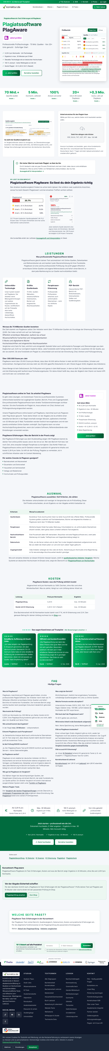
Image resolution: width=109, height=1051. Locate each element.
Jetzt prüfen (12, 73)
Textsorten (69, 1005)
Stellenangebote (92, 1015)
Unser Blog (91, 989)
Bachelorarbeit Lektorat (53, 989)
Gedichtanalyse (71, 1009)
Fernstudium (28, 1001)
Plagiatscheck (71, 858)
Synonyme (69, 998)
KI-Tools (75, 7)
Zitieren (49, 7)
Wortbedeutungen (72, 994)
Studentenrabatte (30, 994)
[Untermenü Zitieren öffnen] (54, 7)
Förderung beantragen (95, 993)
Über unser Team (93, 1004)
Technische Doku (51, 1019)
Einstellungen (19, 1047)
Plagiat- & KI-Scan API (95, 1023)
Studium (6, 986)
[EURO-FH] (65, 962)
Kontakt (85, 2)
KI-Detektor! (67, 753)
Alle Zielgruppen (50, 979)
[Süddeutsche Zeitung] (101, 962)
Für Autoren (65, 2)
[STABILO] (77, 962)
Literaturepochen (72, 1016)
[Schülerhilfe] (20, 962)
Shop (56, 615)
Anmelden (87, 946)
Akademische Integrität (95, 1008)
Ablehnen (7, 1047)
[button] (83, 54)
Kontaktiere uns (92, 985)
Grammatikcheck (72, 986)
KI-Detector (30, 858)
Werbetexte (49, 1012)
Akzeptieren (33, 1047)
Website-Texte (50, 1008)
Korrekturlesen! (61, 763)
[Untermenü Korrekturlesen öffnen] (44, 7)
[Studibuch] (52, 962)
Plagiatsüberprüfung (16, 858)
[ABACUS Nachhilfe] (31, 962)
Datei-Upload (100, 7)
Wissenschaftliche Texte (11, 991)
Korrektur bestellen (31, 73)
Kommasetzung (71, 983)
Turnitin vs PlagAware (37, 783)
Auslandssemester (30, 1005)
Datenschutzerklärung (85, 949)
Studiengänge (28, 1013)
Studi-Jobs (27, 983)
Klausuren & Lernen (30, 1009)
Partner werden (92, 1012)
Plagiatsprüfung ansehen (15, 895)
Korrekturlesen (38, 7)
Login (104, 2)
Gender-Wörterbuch (73, 990)
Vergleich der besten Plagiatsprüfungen (21, 791)
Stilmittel (69, 1001)
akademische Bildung (10, 983)
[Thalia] (8, 962)
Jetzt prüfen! (90, 436)
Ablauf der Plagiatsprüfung (28, 929)
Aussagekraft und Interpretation (48, 238)
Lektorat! (82, 763)
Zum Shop (33, 895)
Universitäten (28, 1016)
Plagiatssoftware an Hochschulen (81, 561)
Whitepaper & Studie (52, 1015)
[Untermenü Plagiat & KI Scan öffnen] (69, 7)
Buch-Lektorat (50, 1000)
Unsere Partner (54, 958)
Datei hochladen (44, 842)
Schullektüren (70, 1013)
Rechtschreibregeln (72, 979)
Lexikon (69, 973)
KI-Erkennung (50, 858)
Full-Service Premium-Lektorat (10, 1001)
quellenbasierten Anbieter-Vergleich (78, 558)
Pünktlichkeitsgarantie (95, 997)
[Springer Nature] (90, 962)
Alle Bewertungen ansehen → (76, 630)
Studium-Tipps (29, 979)
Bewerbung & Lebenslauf (53, 1004)
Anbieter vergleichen (48, 929)
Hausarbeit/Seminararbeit (54, 997)
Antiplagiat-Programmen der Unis (16, 793)
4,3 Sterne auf (21, 2)
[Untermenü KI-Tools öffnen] (79, 7)
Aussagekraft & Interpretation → (32, 171)
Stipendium (28, 998)
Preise (94, 2)
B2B (76, 2)
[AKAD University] (40, 962)
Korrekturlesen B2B (93, 1000)
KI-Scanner (40, 858)
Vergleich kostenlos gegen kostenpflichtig (71, 746)
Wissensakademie (30, 986)
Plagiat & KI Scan (62, 7)
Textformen (50, 973)
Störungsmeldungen (94, 1019)
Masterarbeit (49, 993)
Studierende (7, 981)
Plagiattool (7, 796)
